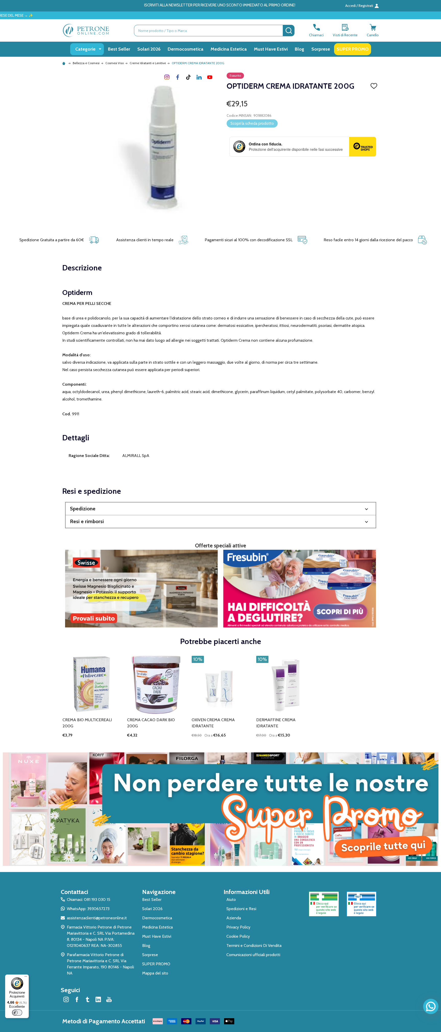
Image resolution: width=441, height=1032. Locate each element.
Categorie (85, 49)
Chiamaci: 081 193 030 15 (88, 899)
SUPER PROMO (353, 49)
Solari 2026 (149, 49)
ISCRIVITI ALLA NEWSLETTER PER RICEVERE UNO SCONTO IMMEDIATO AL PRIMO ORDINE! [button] (219, 5)
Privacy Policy (238, 927)
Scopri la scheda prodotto (252, 123)
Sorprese (320, 49)
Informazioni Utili (247, 892)
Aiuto (231, 899)
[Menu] (26, 977)
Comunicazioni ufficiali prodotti (253, 954)
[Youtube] (209, 77)
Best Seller (119, 49)
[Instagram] (167, 77)
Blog (299, 49)
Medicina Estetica (229, 49)
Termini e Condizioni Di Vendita (253, 945)
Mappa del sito (155, 973)
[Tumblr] (188, 77)
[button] (221, 508)
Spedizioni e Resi (241, 908)
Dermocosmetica (185, 49)
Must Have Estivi (271, 49)
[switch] (17, 1013)
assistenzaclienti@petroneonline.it (97, 917)
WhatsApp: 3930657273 (88, 908)
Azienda (233, 917)
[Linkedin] (199, 77)
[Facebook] (177, 77)
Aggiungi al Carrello (230, 744)
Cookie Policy (238, 936)
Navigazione (159, 892)
